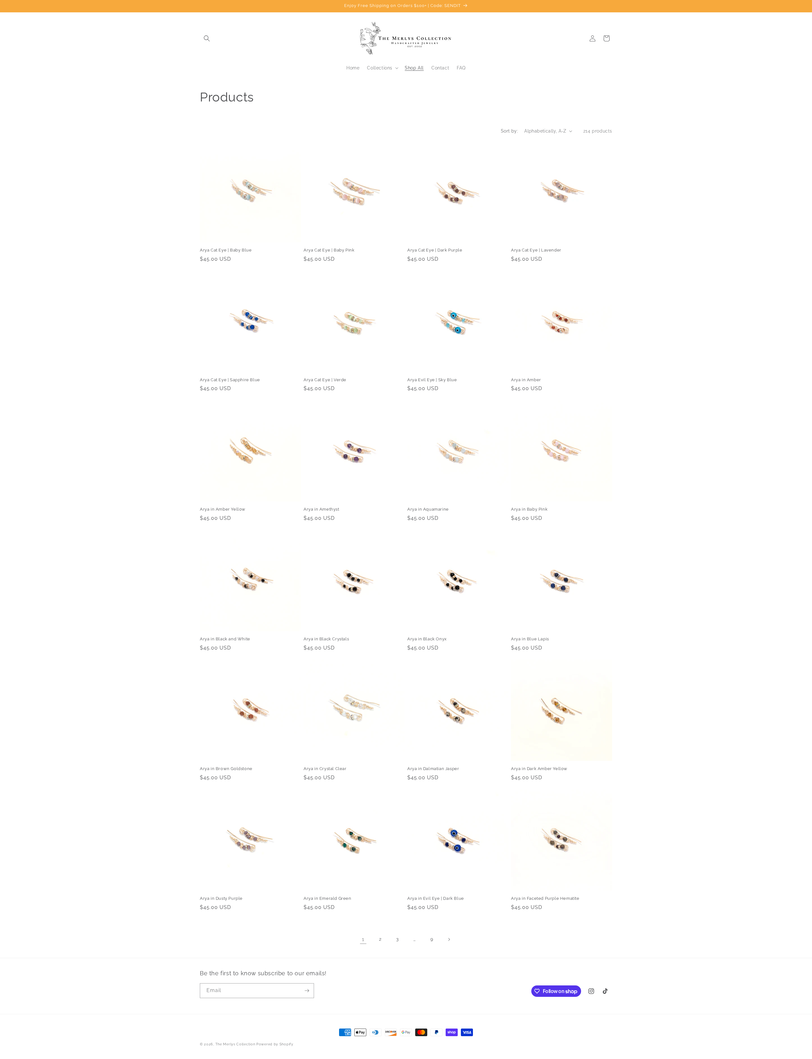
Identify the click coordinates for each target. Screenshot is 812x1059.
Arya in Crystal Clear (325, 768)
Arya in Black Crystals (326, 639)
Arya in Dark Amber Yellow (539, 768)
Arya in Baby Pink (529, 509)
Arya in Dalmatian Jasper (433, 768)
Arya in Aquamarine (428, 509)
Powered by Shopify (274, 1044)
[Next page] (449, 939)
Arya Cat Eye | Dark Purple (434, 250)
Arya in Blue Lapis (530, 639)
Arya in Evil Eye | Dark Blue (435, 898)
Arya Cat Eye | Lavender (536, 250)
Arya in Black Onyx (427, 639)
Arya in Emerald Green (327, 898)
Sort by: (509, 131)
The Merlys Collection (235, 1044)
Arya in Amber (526, 379)
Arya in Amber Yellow (223, 509)
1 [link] (363, 939)
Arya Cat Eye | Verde (325, 379)
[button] (207, 38)
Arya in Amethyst (321, 509)
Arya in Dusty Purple (221, 898)
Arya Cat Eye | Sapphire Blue (230, 379)
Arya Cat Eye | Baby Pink (329, 250)
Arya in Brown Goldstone (226, 768)
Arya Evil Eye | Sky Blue (432, 379)
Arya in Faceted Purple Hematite (545, 898)
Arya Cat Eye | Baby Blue (226, 250)
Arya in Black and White (225, 639)
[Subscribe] (307, 990)
